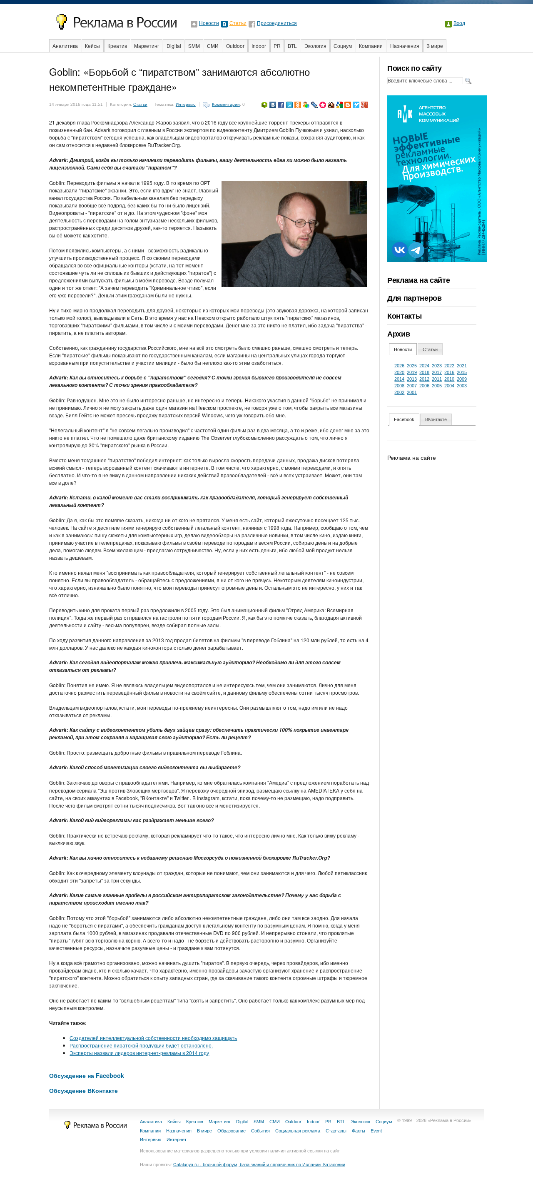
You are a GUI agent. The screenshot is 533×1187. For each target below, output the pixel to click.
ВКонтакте (436, 419)
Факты (358, 1130)
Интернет (177, 1139)
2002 (399, 392)
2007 (412, 385)
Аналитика (65, 45)
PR (277, 45)
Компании (371, 45)
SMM (194, 45)
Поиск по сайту (414, 67)
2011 (437, 379)
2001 (412, 392)
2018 (424, 372)
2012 (424, 379)
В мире (434, 45)
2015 (462, 372)
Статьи (238, 23)
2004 (449, 385)
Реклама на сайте (418, 279)
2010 (449, 379)
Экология (315, 45)
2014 (399, 379)
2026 (399, 365)
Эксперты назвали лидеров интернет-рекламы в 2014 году (139, 1052)
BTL (292, 45)
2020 (399, 372)
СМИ (213, 45)
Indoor (259, 45)
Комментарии (226, 104)
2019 (412, 372)
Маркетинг (146, 45)
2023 (437, 365)
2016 (449, 372)
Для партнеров (414, 297)
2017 (437, 372)
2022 (449, 365)
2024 (424, 365)
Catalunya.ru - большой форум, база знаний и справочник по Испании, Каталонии (259, 1164)
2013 (412, 379)
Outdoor (235, 45)
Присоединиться (277, 23)
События (260, 1130)
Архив (398, 333)
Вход (459, 23)
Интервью (186, 104)
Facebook (404, 419)
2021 (462, 365)
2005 (437, 385)
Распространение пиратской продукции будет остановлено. (141, 1045)
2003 (462, 385)
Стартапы (336, 1130)
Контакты (404, 315)
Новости (209, 23)
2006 (424, 385)
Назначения (404, 45)
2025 (412, 365)
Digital (174, 45)
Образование (231, 1130)
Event (376, 1130)
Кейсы (92, 45)
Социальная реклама (297, 1130)
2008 (399, 385)
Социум (343, 45)
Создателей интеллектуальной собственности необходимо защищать (153, 1037)
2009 (462, 379)
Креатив (117, 45)
